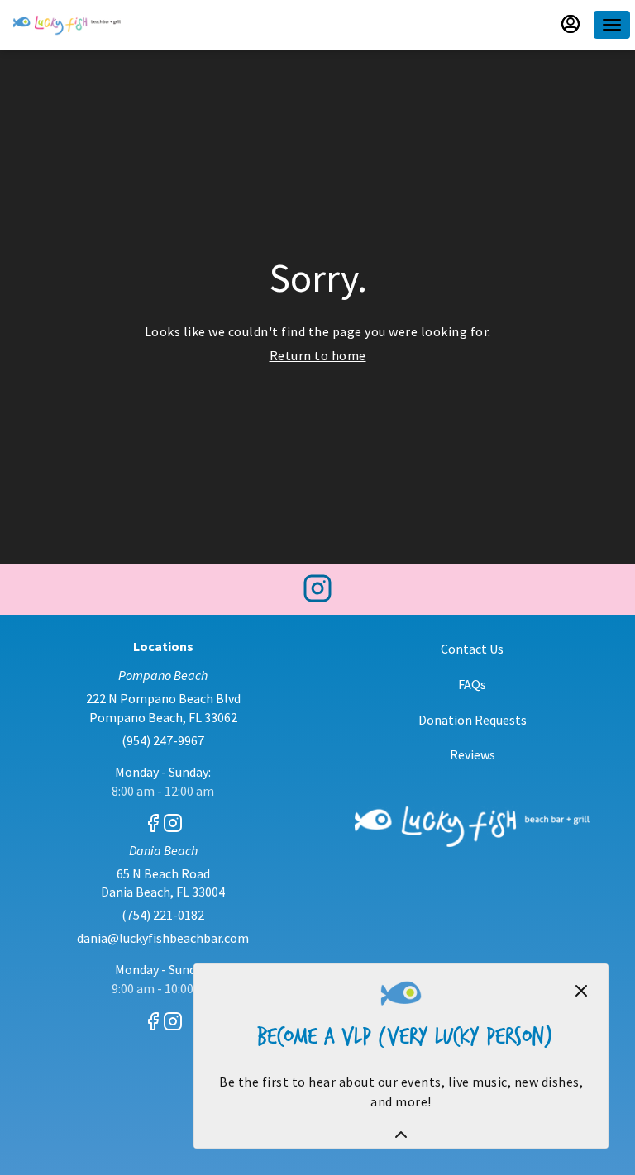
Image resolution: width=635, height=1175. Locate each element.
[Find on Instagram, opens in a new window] (317, 593)
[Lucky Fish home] (67, 24)
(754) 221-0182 (163, 914)
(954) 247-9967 (163, 740)
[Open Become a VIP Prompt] (401, 1134)
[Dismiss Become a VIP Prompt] (581, 991)
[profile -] (570, 24)
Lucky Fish (472, 826)
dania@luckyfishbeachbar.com (163, 938)
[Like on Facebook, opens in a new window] (153, 826)
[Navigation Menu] (612, 25)
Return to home (318, 355)
